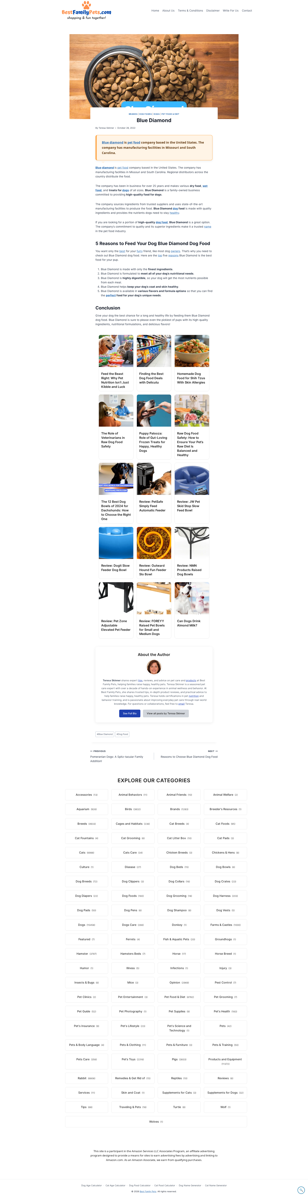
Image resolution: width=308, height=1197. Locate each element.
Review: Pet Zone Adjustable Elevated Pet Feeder (116, 625)
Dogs (157, 114)
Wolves (156, 1121)
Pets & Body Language (86, 1045)
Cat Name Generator (216, 1185)
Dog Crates (225, 881)
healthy (174, 212)
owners (175, 251)
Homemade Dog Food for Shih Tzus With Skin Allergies (191, 378)
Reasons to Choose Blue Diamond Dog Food (189, 754)
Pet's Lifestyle (133, 1026)
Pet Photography (132, 1011)
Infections (179, 968)
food (136, 142)
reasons (173, 255)
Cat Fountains (86, 838)
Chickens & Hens (225, 852)
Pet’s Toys (133, 1059)
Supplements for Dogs (225, 1092)
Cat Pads (225, 838)
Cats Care (133, 852)
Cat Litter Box (179, 838)
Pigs (179, 1059)
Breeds (86, 823)
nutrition (194, 695)
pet (130, 142)
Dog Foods (145, 114)
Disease (133, 867)
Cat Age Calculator (115, 1185)
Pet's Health (225, 1011)
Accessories (87, 794)
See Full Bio (130, 713)
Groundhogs (225, 939)
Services (86, 1092)
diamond (108, 167)
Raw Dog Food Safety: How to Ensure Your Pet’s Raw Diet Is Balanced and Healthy (190, 444)
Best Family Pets (148, 1191)
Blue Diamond (105, 734)
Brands (133, 114)
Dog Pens (133, 910)
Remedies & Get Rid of (132, 1078)
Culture (87, 867)
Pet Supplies (179, 1011)
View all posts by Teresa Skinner (166, 713)
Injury (225, 968)
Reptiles (179, 1078)
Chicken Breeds (179, 852)
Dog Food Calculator (139, 1185)
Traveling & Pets (132, 1107)
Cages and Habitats (133, 823)
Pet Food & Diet (170, 114)
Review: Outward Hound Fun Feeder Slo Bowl (152, 570)
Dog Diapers (86, 895)
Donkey (179, 924)
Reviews (225, 1078)
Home (155, 10)
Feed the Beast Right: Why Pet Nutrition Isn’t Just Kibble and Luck (115, 380)
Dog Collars (179, 881)
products (191, 680)
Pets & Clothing (133, 1045)
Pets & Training (225, 1045)
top (160, 255)
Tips (86, 1107)
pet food (122, 167)
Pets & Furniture (179, 1045)
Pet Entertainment (133, 997)
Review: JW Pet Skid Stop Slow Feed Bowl (188, 506)
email (181, 703)
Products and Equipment (225, 1061)
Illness (132, 968)
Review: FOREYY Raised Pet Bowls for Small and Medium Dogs (152, 627)
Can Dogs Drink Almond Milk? (189, 623)
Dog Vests (225, 910)
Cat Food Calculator (164, 1185)
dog (175, 208)
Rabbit (86, 1078)
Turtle (179, 1107)
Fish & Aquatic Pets (179, 939)
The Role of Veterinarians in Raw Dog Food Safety (113, 439)
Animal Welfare (225, 794)
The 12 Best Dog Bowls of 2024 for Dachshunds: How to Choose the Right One (116, 510)
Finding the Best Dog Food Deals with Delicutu (151, 378)
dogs (125, 190)
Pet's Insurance (86, 1026)
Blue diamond (112, 142)
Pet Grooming (225, 997)
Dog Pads (86, 910)
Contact (247, 10)
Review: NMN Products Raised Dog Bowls (189, 570)
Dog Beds (179, 867)
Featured (86, 939)
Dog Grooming (179, 895)
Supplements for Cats (179, 1092)
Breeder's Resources (225, 809)
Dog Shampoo (179, 910)
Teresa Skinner (106, 128)
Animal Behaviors (133, 794)
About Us (168, 10)
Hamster (87, 953)
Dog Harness (225, 895)
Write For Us (231, 10)
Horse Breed (225, 953)
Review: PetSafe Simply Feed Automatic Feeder (152, 506)
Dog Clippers (133, 881)
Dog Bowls (225, 867)
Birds (133, 809)
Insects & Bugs (86, 982)
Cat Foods (225, 823)
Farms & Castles (225, 924)
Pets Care (86, 1059)
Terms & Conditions (190, 10)
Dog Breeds (86, 881)
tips (140, 680)
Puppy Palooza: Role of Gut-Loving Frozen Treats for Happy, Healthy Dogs (153, 442)
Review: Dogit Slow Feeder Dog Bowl (115, 568)
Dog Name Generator (190, 1185)
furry (140, 251)
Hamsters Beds (132, 953)
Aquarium (87, 809)
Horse (179, 953)
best (122, 251)
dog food (162, 222)
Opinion (179, 982)
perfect (111, 295)
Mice (132, 982)
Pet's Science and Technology (179, 1028)
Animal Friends (179, 794)
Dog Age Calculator (91, 1185)
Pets (225, 1026)
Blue (98, 167)
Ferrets (133, 939)
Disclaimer (213, 10)
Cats (86, 852)
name (207, 226)
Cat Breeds (179, 823)
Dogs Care (133, 924)
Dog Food (122, 734)
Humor (86, 968)
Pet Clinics (86, 997)
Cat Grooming (133, 838)
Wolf (225, 1107)
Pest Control (225, 982)
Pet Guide (86, 1011)
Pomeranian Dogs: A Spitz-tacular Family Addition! (116, 756)
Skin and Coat (133, 1092)
